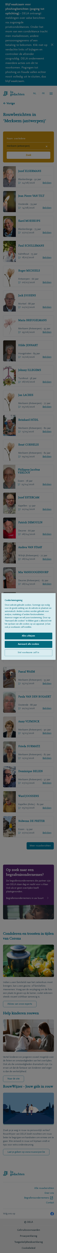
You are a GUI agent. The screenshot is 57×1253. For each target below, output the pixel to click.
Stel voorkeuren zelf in (28, 653)
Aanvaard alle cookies (28, 644)
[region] (28, 626)
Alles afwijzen (28, 636)
